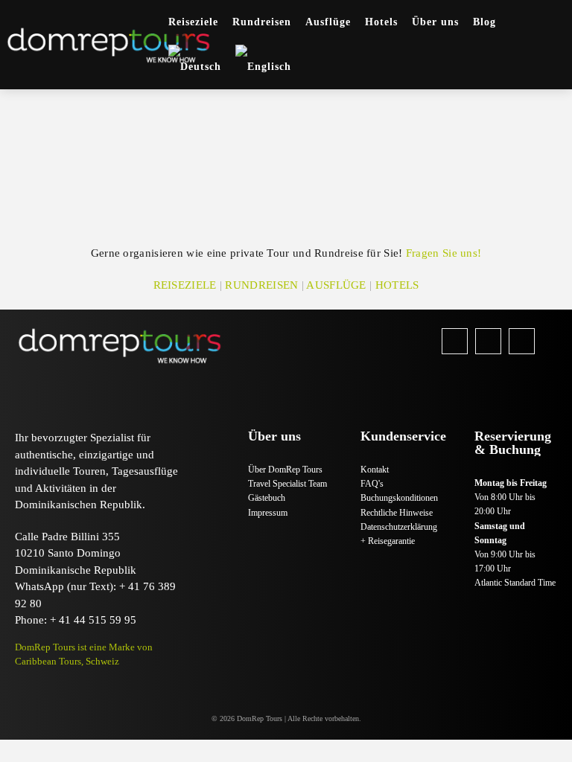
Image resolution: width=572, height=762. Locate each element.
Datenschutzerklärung (398, 527)
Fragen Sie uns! (444, 253)
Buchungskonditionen (399, 498)
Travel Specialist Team (287, 483)
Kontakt (374, 469)
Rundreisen (261, 285)
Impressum (267, 513)
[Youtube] (522, 341)
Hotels (397, 285)
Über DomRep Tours (285, 469)
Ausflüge (336, 285)
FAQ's (372, 483)
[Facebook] (455, 341)
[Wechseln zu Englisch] (263, 67)
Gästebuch (266, 498)
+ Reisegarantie (387, 541)
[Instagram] (488, 341)
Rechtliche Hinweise (396, 513)
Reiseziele (185, 285)
